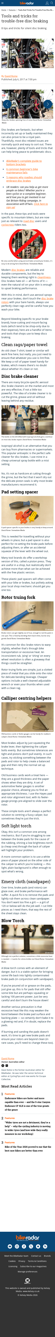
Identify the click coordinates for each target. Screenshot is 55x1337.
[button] (27, 107)
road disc (28, 221)
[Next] (47, 104)
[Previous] (7, 104)
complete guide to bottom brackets (24, 162)
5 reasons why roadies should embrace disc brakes (24, 179)
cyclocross (7, 224)
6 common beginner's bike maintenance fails (22, 170)
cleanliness (44, 277)
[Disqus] (27, 1195)
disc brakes (18, 270)
